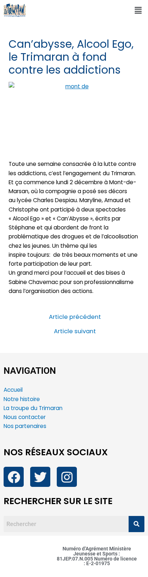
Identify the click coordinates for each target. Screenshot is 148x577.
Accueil (13, 390)
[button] (138, 10)
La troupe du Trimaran (33, 408)
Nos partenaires (25, 426)
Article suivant (75, 332)
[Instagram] (67, 477)
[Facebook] (14, 477)
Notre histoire (22, 399)
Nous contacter (25, 417)
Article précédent (75, 317)
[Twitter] (40, 477)
